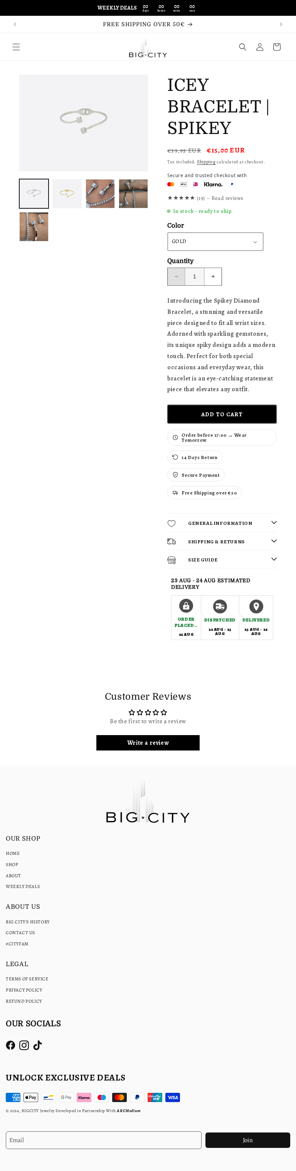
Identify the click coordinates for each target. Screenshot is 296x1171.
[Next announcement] (280, 24)
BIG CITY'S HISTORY (28, 922)
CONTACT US (20, 933)
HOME (13, 853)
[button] (16, 47)
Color (175, 225)
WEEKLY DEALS (23, 886)
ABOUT (13, 876)
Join (248, 1140)
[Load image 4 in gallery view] (133, 193)
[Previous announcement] (15, 24)
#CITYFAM (17, 944)
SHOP (12, 864)
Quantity (180, 261)
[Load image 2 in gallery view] (67, 193)
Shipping (206, 162)
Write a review (148, 743)
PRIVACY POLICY (24, 990)
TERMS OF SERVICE (27, 979)
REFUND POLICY (24, 1001)
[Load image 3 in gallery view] (100, 193)
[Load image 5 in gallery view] (34, 226)
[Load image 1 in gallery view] (34, 193)
